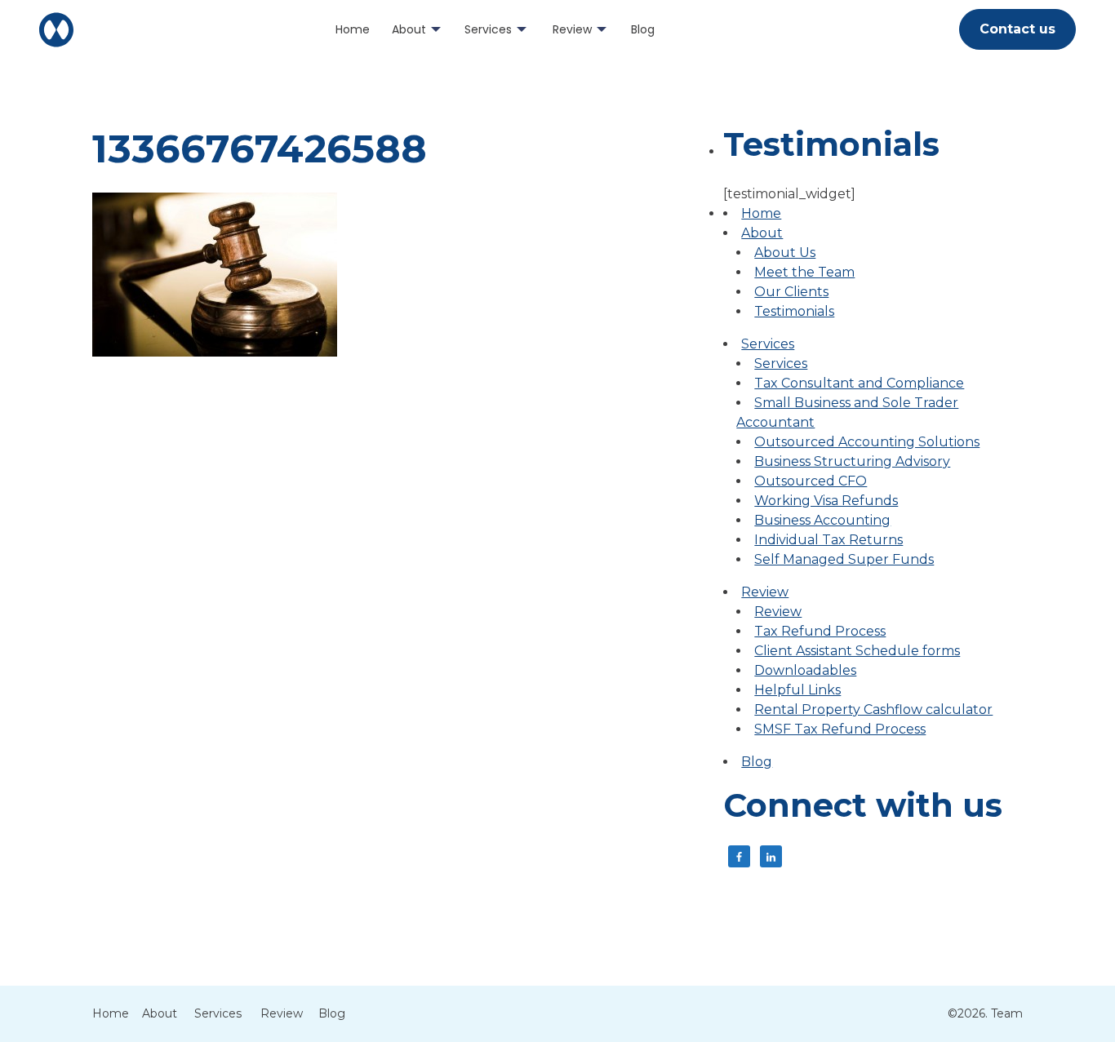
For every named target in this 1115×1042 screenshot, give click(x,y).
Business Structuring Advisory (852, 461)
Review (572, 29)
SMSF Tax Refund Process (840, 729)
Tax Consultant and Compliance (859, 383)
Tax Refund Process (820, 631)
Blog (643, 29)
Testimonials (794, 311)
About (409, 29)
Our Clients (791, 291)
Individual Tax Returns (828, 540)
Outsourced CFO (810, 481)
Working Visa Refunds (826, 500)
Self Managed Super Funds (844, 559)
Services (488, 29)
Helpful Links (797, 690)
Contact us (1017, 29)
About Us (784, 252)
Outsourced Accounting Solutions (867, 442)
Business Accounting (822, 520)
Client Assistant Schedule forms (857, 650)
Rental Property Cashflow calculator (873, 709)
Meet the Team (804, 272)
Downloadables (805, 670)
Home (352, 29)
